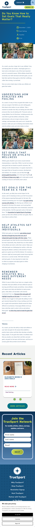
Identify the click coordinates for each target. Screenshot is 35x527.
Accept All (17, 514)
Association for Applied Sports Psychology (19, 212)
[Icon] (33, 2)
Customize (17, 519)
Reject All (17, 523)
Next (17, 452)
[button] (6, 4)
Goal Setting (23, 31)
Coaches (21, 34)
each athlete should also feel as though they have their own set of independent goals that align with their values (16, 235)
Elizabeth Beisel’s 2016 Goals (13, 378)
